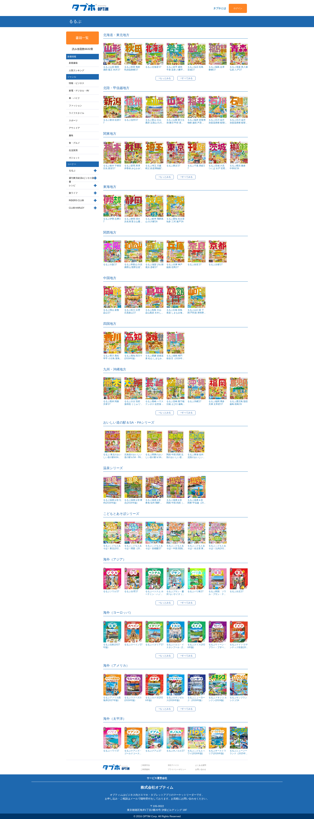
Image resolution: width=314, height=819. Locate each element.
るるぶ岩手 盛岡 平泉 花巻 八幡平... (175, 68)
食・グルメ (74, 143)
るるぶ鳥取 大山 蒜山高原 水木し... (154, 311)
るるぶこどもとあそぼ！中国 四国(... (175, 547)
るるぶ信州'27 (131, 120)
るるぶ (72, 170)
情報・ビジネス (76, 83)
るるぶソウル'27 (111, 591)
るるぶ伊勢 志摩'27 (112, 220)
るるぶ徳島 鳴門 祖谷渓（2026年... (175, 357)
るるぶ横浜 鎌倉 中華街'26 (237, 167)
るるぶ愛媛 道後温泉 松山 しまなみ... (154, 357)
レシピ (72, 185)
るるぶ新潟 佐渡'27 (112, 121)
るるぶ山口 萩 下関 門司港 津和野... (197, 311)
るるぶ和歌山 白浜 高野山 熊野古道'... (133, 266)
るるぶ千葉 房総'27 (196, 167)
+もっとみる (165, 78)
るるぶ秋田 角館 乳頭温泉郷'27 (132, 68)
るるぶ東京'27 (173, 165)
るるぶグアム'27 (153, 750)
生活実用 (73, 150)
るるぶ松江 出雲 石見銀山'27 (132, 311)
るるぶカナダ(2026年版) (154, 699)
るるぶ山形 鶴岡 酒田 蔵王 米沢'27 (111, 68)
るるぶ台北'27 (236, 591)
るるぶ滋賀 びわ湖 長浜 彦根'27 (154, 266)
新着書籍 (73, 63)
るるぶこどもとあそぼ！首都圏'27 (154, 547)
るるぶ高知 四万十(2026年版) (133, 357)
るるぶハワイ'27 (111, 750)
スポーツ (73, 120)
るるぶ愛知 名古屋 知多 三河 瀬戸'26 (175, 220)
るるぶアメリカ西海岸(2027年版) (112, 699)
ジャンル (71, 77)
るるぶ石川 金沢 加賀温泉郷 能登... (238, 121)
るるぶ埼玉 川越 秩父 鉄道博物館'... (154, 167)
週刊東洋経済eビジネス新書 (81, 180)
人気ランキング (76, 70)
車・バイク (74, 98)
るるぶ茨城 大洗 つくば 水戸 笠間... (218, 167)
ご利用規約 (145, 769)
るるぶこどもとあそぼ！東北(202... (112, 547)
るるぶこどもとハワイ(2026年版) (196, 752)
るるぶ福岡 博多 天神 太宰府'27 (216, 402)
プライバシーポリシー (177, 769)
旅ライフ (73, 193)
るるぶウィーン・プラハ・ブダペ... (217, 646)
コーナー (71, 164)
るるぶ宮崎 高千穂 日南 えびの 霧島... (175, 402)
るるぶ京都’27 (216, 264)
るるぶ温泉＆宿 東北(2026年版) (133, 501)
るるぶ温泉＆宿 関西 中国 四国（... (175, 501)
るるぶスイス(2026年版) (196, 646)
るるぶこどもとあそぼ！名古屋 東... (196, 547)
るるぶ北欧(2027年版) (111, 646)
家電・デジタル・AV (79, 90)
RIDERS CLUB (76, 200)
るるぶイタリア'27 (154, 644)
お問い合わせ (200, 769)
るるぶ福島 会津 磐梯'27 (216, 68)
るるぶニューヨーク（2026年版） (196, 699)
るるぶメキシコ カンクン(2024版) (218, 699)
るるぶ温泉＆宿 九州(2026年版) (112, 501)
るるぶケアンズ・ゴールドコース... (133, 752)
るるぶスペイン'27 (133, 644)
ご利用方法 (145, 765)
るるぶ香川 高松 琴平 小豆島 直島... (112, 357)
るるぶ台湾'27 (131, 591)
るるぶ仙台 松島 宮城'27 (195, 68)
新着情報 (71, 56)
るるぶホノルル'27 (175, 750)
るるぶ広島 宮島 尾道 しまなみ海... (175, 311)
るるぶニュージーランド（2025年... (238, 752)
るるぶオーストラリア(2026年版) (217, 752)
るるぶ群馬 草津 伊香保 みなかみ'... (133, 167)
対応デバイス (173, 765)
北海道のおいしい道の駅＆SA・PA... (133, 456)
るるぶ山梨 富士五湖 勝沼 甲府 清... (175, 121)
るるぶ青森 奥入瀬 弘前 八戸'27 (239, 68)
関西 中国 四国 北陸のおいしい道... (174, 456)
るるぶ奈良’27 (195, 264)
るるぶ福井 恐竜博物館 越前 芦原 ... (197, 121)
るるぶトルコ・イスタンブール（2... (175, 646)
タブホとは (219, 8)
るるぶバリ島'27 (196, 591)
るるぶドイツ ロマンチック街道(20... (239, 646)
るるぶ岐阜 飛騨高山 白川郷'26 (154, 220)
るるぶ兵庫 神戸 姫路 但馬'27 (174, 266)
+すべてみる (186, 78)
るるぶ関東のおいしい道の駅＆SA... (154, 456)
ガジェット (74, 158)
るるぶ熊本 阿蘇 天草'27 (111, 402)
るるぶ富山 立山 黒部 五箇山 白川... (154, 121)
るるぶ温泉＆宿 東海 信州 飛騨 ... (154, 501)
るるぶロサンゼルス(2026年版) (175, 699)
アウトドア (74, 128)
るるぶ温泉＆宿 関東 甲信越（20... (196, 501)
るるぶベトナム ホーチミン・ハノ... (154, 592)
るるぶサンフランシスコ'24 (238, 699)
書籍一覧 (82, 38)
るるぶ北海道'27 (153, 67)
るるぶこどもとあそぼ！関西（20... (133, 547)
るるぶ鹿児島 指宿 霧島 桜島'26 (239, 402)
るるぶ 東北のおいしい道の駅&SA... (112, 456)
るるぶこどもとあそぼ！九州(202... (217, 547)
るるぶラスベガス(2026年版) (133, 699)
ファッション (75, 105)
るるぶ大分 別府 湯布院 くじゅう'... (133, 402)
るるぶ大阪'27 (110, 264)
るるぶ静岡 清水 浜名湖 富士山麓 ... (133, 220)
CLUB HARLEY (76, 208)
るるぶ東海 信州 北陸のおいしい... (196, 456)
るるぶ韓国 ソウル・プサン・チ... (217, 592)
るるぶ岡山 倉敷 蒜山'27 (111, 311)
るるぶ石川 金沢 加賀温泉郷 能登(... (218, 121)
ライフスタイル (76, 113)
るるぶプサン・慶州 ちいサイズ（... (175, 592)
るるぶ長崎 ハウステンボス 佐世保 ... (154, 402)
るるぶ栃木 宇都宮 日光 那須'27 (112, 167)
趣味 (71, 135)
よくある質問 (200, 765)
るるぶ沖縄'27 (194, 401)
